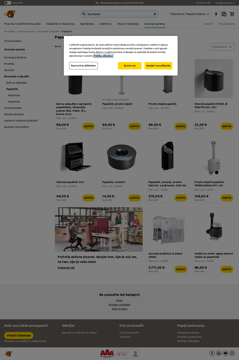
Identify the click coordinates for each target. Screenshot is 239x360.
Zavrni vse (130, 65)
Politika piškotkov (103, 55)
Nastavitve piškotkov (83, 65)
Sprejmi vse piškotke (158, 65)
